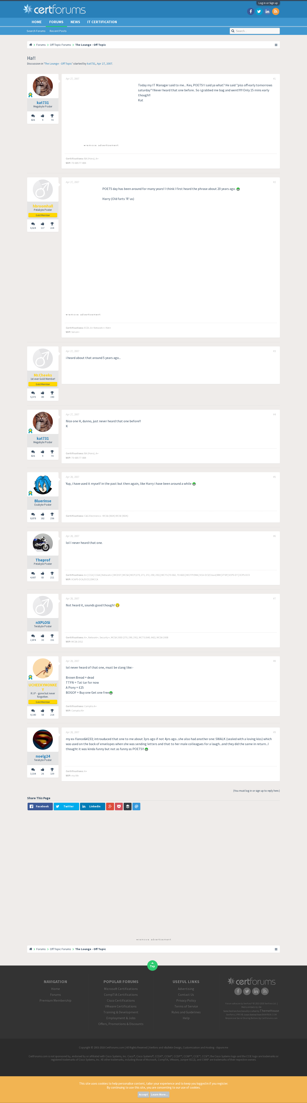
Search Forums (36, 31)
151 (52, 639)
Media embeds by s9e (251, 1007)
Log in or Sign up (268, 3)
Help (186, 1018)
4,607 (33, 577)
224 (52, 227)
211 (52, 577)
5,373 (33, 396)
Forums (56, 21)
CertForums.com (269, 1018)
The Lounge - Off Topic (58, 63)
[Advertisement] (101, 112)
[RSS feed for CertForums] (275, 11)
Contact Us (186, 994)
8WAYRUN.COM (269, 1014)
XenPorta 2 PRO (233, 1014)
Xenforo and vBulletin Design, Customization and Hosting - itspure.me (188, 1047)
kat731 (91, 63)
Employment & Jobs (121, 1018)
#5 (274, 477)
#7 (274, 598)
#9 (274, 732)
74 (52, 119)
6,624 (33, 227)
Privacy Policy (186, 1000)
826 (33, 119)
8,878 (33, 518)
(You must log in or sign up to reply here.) (256, 791)
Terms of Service (186, 1006)
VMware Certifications (121, 1006)
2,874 (33, 639)
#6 (274, 536)
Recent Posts (58, 31)
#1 (274, 78)
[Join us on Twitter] (259, 11)
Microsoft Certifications (121, 989)
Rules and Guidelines (186, 1012)
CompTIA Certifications (121, 994)
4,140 (33, 714)
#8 (274, 661)
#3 (274, 351)
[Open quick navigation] (276, 44)
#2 (274, 182)
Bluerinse (42, 501)
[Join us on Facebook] (250, 11)
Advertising (186, 989)
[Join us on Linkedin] (267, 11)
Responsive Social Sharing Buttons (241, 1018)
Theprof (43, 560)
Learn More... (159, 1094)
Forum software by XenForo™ (251, 1003)
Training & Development (120, 1012)
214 (52, 714)
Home (37, 21)
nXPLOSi (43, 622)
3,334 (33, 773)
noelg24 (43, 756)
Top (152, 966)
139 (52, 773)
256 (52, 518)
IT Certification (102, 21)
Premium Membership (55, 1000)
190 (52, 396)
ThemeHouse (269, 1011)
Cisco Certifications (121, 1000)
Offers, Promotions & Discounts (120, 1024)
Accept (143, 1094)
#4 (274, 414)
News (75, 21)
